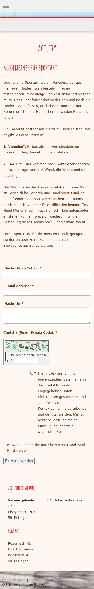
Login (88, 580)
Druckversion (16, 580)
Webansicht (83, 584)
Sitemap (35, 580)
